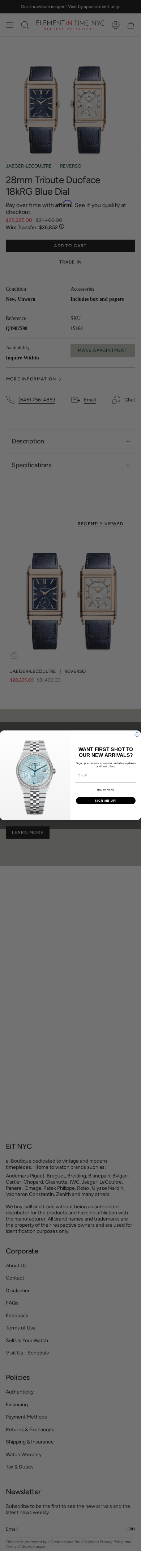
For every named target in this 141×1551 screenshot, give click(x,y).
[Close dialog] (137, 734)
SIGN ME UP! (106, 800)
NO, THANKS (106, 790)
